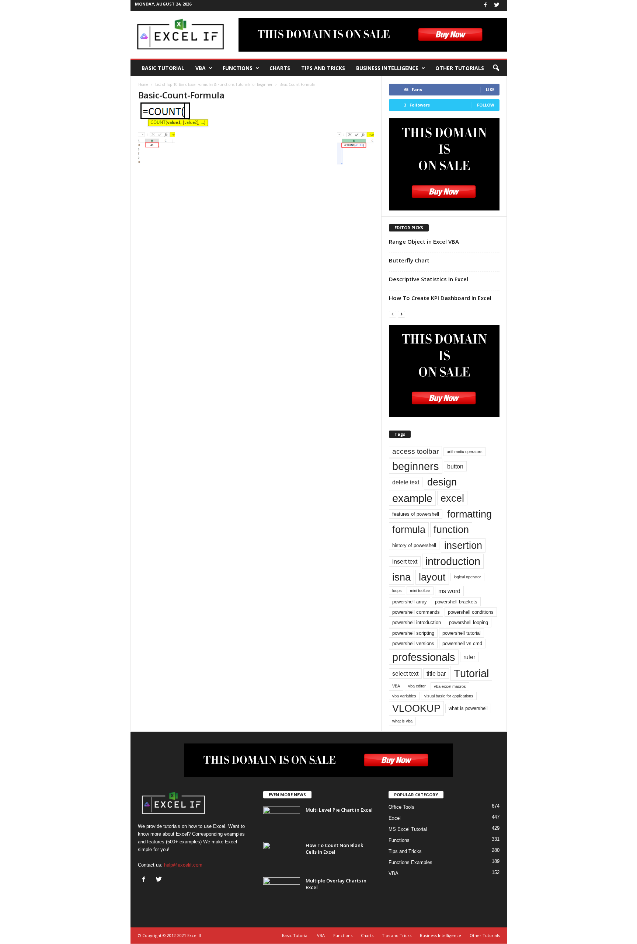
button (455, 466)
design (442, 482)
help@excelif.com (183, 865)
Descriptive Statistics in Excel (428, 279)
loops (397, 590)
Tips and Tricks (323, 68)
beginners (415, 466)
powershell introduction (416, 622)
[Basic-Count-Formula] (256, 114)
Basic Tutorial (163, 68)
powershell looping (468, 622)
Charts (279, 68)
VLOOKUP (416, 708)
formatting (469, 514)
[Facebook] (485, 5)
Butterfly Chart (409, 260)
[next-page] (401, 314)
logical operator (467, 577)
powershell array (409, 602)
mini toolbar (420, 590)
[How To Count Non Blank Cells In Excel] (281, 856)
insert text (404, 561)
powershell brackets (456, 602)
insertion (463, 545)
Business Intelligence (387, 68)
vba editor (417, 686)
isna (401, 577)
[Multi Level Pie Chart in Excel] (281, 820)
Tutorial (471, 673)
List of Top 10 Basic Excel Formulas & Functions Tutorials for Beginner (213, 84)
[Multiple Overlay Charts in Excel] (281, 891)
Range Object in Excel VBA (424, 241)
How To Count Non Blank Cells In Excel (334, 848)
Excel (395, 818)
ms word (449, 591)
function (451, 529)
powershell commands (416, 612)
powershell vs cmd (462, 643)
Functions (238, 68)
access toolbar (415, 451)
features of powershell (415, 514)
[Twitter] (496, 5)
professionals (423, 657)
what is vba (402, 721)
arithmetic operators (465, 451)
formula (408, 529)
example (412, 498)
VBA (200, 68)
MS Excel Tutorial (408, 829)
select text (405, 673)
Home (143, 84)
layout (432, 577)
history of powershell (414, 545)
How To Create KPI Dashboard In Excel (440, 298)
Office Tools (401, 807)
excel (452, 498)
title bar (436, 673)
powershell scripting (413, 633)
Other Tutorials (459, 68)
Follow (485, 105)
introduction (452, 561)
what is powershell (468, 708)
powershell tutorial (461, 633)
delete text (405, 482)
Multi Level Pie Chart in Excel (339, 810)
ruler (469, 657)
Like (490, 89)
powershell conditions (471, 612)
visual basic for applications (448, 696)
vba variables (404, 696)
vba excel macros (450, 686)
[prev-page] (392, 314)
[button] (496, 68)
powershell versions (413, 643)
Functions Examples (410, 862)
